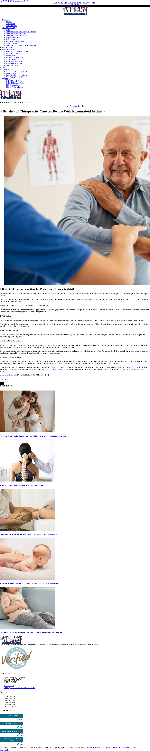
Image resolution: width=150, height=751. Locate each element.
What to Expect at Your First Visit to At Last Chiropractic (21, 485)
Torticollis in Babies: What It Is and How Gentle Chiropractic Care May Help (29, 583)
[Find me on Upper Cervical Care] (16, 669)
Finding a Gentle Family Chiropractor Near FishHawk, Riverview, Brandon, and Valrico (33, 436)
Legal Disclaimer (119, 747)
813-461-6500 (9, 686)
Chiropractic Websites (93, 747)
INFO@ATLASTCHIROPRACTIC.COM (19, 688)
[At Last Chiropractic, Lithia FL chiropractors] (75, 14)
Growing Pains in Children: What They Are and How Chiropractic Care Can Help (31, 632)
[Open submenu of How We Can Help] (16, 28)
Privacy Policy (131, 747)
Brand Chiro (107, 747)
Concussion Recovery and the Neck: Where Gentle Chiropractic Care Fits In (28, 534)
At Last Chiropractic (9, 375)
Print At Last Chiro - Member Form (12, 739)
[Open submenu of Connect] (8, 69)
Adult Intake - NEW (11, 716)
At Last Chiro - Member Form (11, 731)
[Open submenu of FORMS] (9, 79)
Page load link (5, 750)
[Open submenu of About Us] (9, 20)
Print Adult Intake (11, 723)
